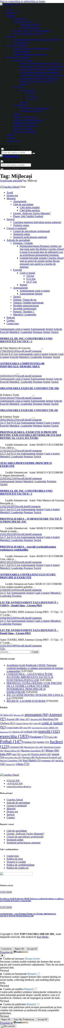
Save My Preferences (24, 1019)
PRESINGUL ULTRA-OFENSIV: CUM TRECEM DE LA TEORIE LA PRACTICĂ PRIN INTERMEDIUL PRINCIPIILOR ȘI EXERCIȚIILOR (34, 687)
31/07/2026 (6, 892)
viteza (22, 764)
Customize (6, 949)
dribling (18, 732)
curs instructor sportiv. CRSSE (45, 728)
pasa (5, 754)
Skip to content (8, 1)
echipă (31, 731)
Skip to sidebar (23, 1)
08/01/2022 (6, 562)
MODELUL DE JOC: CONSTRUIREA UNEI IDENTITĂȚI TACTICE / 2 (26, 340)
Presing (28, 757)
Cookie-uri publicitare (14, 1004)
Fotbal (11, 741)
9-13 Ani (13, 354)
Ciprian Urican (24, 723)
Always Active (32, 958)
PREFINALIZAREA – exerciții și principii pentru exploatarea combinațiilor (28, 548)
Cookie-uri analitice (13, 989)
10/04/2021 (6, 617)
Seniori (46, 332)
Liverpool (16, 747)
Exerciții (4, 332)
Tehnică (10, 764)
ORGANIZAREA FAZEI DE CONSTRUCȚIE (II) (29, 410)
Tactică (54, 332)
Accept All (32, 949)
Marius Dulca (12, 750)
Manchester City (33, 747)
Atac (25, 719)
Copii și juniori (52, 422)
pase (16, 754)
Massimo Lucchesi (33, 750)
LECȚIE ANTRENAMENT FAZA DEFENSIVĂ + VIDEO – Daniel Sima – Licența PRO (29, 604)
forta (52, 737)
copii (37, 723)
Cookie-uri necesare (13, 958)
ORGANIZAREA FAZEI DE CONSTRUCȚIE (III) (29, 388)
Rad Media (42, 937)
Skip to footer (38, 1)
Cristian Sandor (14, 727)
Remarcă (31, 973)
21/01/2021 (6, 645)
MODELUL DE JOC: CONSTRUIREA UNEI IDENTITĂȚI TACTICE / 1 (26, 492)
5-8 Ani (4, 354)
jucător (43, 742)
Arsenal (13, 719)
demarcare (6, 732)
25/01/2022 (6, 534)
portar (26, 754)
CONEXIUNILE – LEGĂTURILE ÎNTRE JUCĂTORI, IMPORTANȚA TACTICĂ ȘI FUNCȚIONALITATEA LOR (30, 677)
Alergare (19, 715)
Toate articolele (14, 180)
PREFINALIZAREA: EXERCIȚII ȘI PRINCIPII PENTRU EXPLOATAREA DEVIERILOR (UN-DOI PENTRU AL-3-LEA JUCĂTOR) (30, 435)
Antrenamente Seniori (42, 329)
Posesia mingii (41, 754)
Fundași (29, 742)
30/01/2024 (6, 419)
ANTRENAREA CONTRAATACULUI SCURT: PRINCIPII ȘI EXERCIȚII (28, 576)
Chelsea (7, 723)
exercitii (49, 731)
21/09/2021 (6, 590)
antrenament (36, 715)
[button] (25, 351)
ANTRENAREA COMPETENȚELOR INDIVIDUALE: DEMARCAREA (22, 365)
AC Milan (6, 715)
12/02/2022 (6, 506)
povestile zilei (13, 757)
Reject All (19, 949)
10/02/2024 (6, 397)
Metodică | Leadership (20, 332)
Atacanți (36, 719)
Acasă (3, 180)
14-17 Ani (5, 422)
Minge (52, 750)
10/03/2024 (6, 375)
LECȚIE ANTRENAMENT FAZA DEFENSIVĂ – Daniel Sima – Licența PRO (29, 632)
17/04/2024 (6, 351)
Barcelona (50, 719)
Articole (58, 329)
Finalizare (38, 737)
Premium (37, 332)
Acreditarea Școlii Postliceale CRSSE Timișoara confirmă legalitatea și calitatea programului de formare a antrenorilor (35, 668)
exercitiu (14, 736)
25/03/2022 (6, 478)
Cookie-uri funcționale (15, 973)
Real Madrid (32, 760)
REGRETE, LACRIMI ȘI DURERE (26, 701)
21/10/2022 (6, 450)
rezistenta (48, 760)
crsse (27, 728)
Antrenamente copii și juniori (15, 329)
